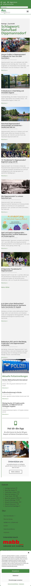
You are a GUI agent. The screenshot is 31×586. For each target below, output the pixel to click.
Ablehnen (15, 575)
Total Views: (9, 496)
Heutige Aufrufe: (10, 488)
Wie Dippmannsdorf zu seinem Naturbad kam (12, 197)
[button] (28, 552)
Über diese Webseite (9, 516)
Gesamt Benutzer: (10, 504)
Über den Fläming (8, 519)
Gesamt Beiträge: (10, 500)
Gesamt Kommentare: (12, 502)
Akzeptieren (15, 571)
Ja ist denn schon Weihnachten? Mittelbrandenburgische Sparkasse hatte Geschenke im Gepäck (13, 305)
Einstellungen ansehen (15, 580)
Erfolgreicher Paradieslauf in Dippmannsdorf (11, 270)
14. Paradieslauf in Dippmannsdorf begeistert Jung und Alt (13, 161)
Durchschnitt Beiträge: (12, 506)
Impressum (21, 584)
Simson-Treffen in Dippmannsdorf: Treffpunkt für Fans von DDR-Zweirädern (13, 56)
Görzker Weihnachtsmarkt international (14, 380)
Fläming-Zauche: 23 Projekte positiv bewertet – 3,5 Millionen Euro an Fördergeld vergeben (13, 404)
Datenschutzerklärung (13, 584)
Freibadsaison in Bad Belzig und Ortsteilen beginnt (12, 92)
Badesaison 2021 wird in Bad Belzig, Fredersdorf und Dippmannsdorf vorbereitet (14, 343)
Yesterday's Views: (11, 492)
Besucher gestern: (11, 494)
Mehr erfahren (15, 472)
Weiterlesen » (4, 70)
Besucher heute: (10, 490)
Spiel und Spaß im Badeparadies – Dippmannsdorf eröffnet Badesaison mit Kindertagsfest (14, 234)
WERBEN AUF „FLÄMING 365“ (11, 522)
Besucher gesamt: (10, 498)
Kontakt (6, 525)
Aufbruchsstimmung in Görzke (12, 392)
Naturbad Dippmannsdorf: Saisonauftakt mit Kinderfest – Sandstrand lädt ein (12, 125)
